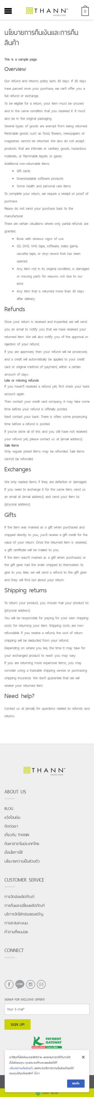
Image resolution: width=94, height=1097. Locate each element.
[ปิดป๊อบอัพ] (83, 1057)
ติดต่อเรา (11, 826)
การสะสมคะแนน (16, 923)
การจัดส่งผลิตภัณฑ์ (19, 896)
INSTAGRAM (30, 988)
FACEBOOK (9, 988)
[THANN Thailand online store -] (47, 10)
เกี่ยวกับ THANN (16, 834)
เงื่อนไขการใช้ (13, 852)
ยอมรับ (75, 1083)
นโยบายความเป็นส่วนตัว (22, 861)
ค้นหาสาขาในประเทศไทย (21, 843)
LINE (18, 988)
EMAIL (41, 988)
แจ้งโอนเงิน (12, 817)
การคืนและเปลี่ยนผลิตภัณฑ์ (24, 905)
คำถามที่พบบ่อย (16, 932)
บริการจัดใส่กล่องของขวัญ (23, 914)
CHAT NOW (50, 1093)
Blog (8, 808)
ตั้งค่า (37, 1073)
